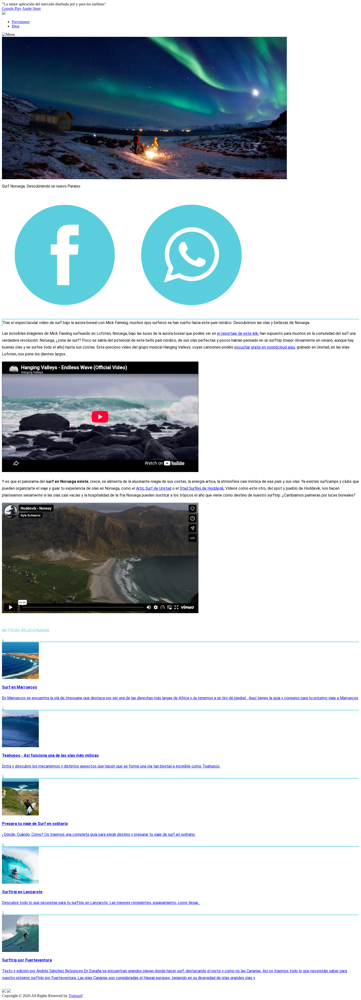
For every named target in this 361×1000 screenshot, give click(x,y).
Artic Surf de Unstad (153, 488)
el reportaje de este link (237, 333)
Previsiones (20, 22)
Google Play (11, 8)
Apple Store (31, 8)
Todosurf (76, 996)
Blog (15, 26)
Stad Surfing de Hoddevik (202, 488)
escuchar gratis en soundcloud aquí (264, 347)
